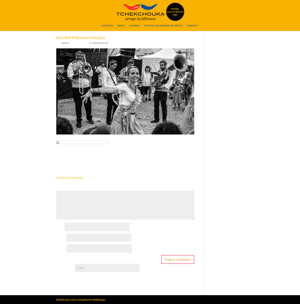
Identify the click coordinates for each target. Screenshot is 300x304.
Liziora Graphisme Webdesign (88, 299)
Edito (121, 25)
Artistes (107, 25)
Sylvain (65, 43)
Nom (60, 227)
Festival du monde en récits (163, 25)
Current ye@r (65, 268)
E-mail (61, 238)
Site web (61, 248)
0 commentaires (99, 43)
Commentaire (65, 188)
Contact (192, 25)
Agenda (134, 25)
